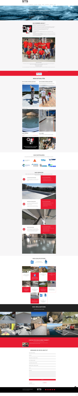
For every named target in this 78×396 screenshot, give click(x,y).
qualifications (47, 4)
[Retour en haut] (75, 387)
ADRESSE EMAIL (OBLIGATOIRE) (33, 365)
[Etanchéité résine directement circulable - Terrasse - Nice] (23, 318)
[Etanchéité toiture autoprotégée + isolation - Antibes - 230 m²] (23, 329)
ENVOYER (42, 379)
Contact (55, 4)
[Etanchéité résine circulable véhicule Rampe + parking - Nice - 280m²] (70, 329)
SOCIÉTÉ (30, 355)
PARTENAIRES (39, 4)
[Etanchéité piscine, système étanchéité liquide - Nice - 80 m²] (54, 329)
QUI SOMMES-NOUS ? (31, 4)
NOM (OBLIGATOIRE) (32, 352)
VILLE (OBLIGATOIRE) (32, 360)
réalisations (51, 4)
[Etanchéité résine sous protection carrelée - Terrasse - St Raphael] (39, 329)
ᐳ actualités (35, 4)
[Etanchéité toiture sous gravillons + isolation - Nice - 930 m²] (39, 318)
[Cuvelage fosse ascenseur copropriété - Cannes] (54, 318)
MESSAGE (30, 370)
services (43, 4)
